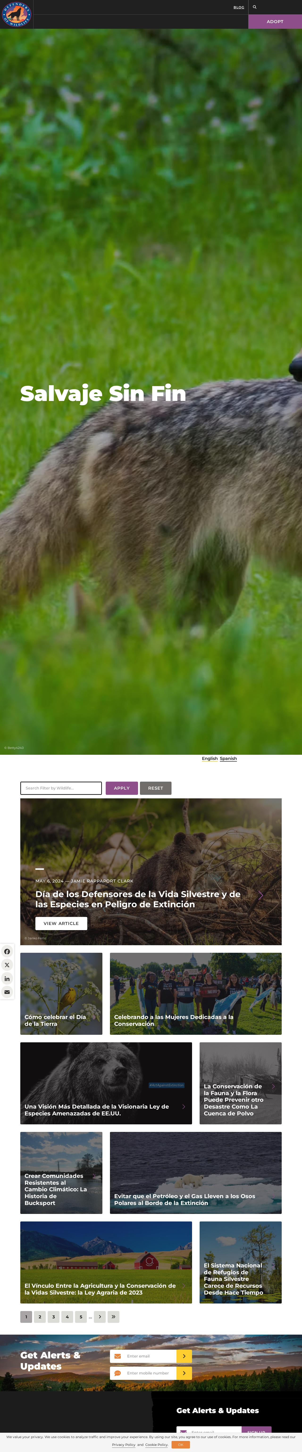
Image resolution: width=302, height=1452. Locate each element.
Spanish (228, 758)
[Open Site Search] (254, 7)
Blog (239, 7)
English (210, 758)
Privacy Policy (123, 1445)
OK (180, 1445)
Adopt (275, 21)
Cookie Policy (156, 1445)
